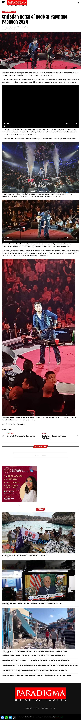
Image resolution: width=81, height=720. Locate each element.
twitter (36, 708)
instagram (44, 708)
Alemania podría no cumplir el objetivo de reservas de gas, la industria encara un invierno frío (34, 670)
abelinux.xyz (59, 717)
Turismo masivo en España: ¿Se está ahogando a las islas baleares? (25, 555)
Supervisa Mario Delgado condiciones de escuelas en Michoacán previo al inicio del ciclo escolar (35, 660)
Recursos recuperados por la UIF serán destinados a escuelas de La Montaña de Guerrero (33, 655)
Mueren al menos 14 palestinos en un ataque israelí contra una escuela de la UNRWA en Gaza (34, 651)
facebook (28, 708)
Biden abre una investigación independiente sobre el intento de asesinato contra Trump (32, 603)
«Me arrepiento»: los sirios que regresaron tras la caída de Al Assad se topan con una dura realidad (36, 675)
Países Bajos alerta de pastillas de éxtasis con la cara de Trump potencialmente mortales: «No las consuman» (40, 665)
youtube (52, 708)
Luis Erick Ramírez (10, 29)
